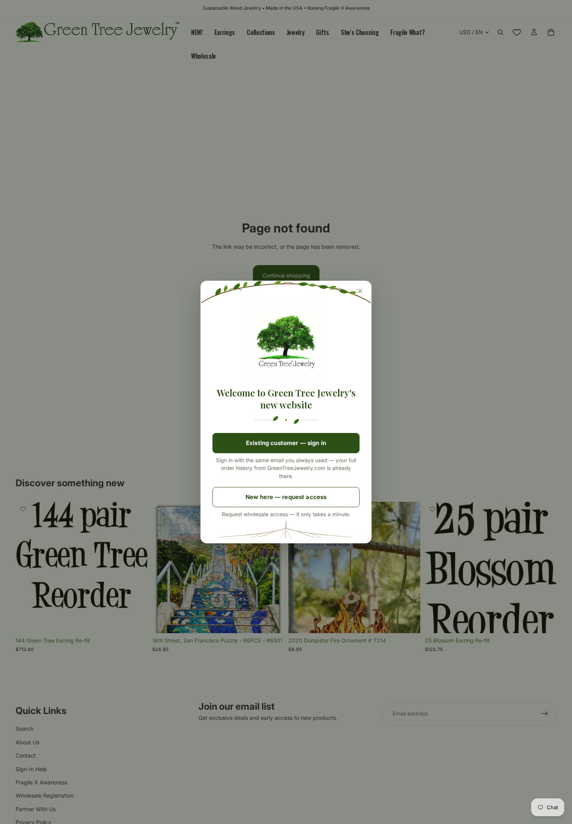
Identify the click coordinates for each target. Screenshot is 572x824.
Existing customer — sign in (286, 443)
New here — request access (286, 497)
